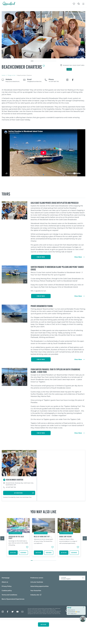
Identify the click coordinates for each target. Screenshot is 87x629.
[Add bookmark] (44, 66)
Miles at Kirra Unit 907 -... (43, 536)
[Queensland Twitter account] (13, 612)
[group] (18, 538)
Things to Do (11, 75)
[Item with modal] (43, 34)
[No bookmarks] (74, 4)
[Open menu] (83, 4)
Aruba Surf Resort (65, 536)
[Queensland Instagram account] (3, 612)
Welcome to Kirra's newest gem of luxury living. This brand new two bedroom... (43, 541)
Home (3, 75)
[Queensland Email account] (22, 612)
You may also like (43, 511)
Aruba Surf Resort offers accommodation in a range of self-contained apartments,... (68, 541)
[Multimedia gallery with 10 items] (43, 36)
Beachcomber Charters (22, 66)
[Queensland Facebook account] (8, 612)
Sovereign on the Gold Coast (16, 537)
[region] (43, 105)
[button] (5, 36)
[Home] (9, 5)
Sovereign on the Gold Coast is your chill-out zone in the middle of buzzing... (18, 543)
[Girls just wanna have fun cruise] (43, 34)
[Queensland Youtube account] (17, 612)
